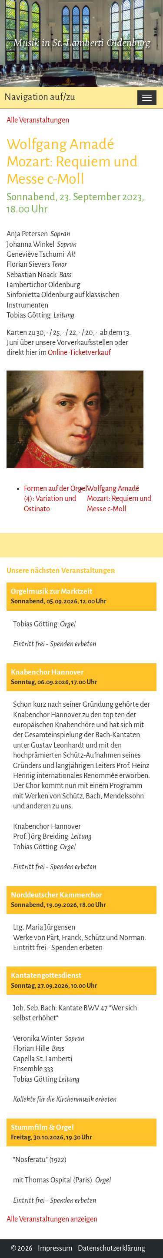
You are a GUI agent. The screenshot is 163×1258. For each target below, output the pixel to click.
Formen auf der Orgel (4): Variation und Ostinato (55, 499)
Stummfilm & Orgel (42, 1128)
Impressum (55, 1248)
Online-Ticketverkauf (79, 353)
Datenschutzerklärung (111, 1248)
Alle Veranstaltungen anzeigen (52, 1219)
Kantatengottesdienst (46, 976)
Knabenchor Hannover (47, 672)
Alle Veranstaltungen (38, 120)
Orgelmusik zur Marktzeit (51, 592)
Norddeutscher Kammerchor (56, 895)
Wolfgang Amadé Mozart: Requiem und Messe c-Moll (119, 499)
